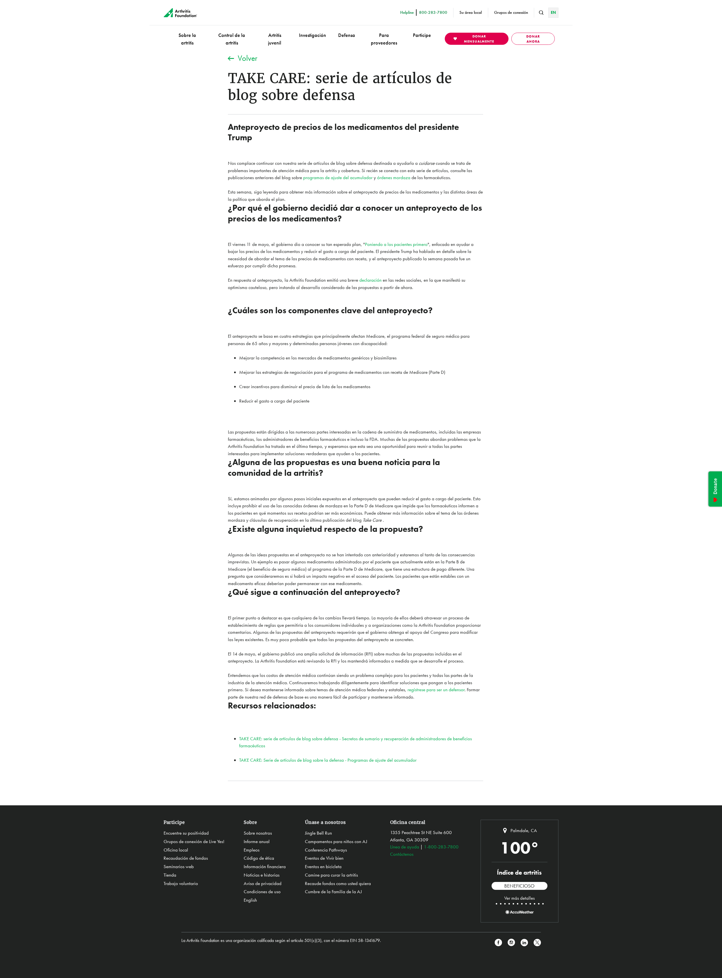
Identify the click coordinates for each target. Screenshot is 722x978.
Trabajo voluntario (181, 883)
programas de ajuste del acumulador (338, 177)
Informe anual (257, 841)
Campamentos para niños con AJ (336, 841)
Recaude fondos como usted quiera (338, 883)
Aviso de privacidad (262, 883)
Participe (422, 35)
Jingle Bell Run (318, 833)
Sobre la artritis (187, 39)
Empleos (251, 850)
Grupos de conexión (511, 12)
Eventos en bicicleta (323, 866)
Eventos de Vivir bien (324, 858)
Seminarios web (179, 866)
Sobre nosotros (258, 833)
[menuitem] (187, 38)
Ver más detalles (519, 898)
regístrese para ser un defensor (436, 689)
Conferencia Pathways (326, 850)
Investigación (312, 35)
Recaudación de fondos (186, 858)
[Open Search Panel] (541, 12)
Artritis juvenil (274, 39)
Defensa (346, 35)
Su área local (470, 12)
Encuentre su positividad (186, 833)
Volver (247, 58)
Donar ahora (533, 39)
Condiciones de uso (262, 891)
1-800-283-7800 (441, 847)
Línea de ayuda (404, 847)
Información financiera (265, 866)
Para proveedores (384, 39)
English (250, 900)
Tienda (170, 875)
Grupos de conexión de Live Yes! (194, 841)
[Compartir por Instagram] (511, 942)
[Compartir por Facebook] (498, 942)
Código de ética (259, 858)
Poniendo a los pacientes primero (396, 244)
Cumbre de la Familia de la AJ (333, 891)
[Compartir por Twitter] (537, 942)
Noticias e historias (261, 875)
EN (553, 12)
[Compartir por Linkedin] (524, 942)
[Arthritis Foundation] (180, 12)
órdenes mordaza (393, 177)
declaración (370, 280)
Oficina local (176, 850)
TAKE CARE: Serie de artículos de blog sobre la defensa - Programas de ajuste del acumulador (328, 760)
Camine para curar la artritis (331, 875)
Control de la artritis (231, 39)
